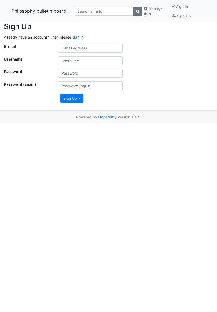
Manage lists (153, 11)
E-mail (10, 46)
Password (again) (20, 84)
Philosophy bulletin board (39, 11)
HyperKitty (107, 117)
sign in (77, 37)
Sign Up (183, 15)
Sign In (181, 6)
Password (13, 71)
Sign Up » (71, 98)
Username (13, 59)
